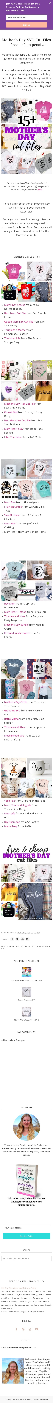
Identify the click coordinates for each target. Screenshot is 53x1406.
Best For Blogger (42, 1399)
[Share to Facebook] (12, 939)
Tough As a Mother (15, 330)
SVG (3, 948)
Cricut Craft (15, 946)
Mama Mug (10, 826)
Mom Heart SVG (13, 428)
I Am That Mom (13, 437)
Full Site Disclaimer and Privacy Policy (18, 1288)
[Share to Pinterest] (22, 939)
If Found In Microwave (17, 633)
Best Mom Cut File (15, 313)
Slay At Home (12, 515)
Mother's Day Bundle (16, 624)
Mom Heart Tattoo (15, 612)
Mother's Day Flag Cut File (19, 403)
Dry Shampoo (12, 822)
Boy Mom (10, 603)
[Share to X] (17, 939)
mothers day (43, 946)
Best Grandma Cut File (17, 420)
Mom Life (9, 813)
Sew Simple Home (19, 1399)
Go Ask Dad (11, 412)
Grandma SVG (12, 710)
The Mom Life (12, 338)
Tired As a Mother (14, 616)
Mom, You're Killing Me (17, 805)
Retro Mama (11, 718)
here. (40, 189)
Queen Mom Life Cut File (18, 321)
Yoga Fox (9, 800)
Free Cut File (29, 946)
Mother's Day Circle (15, 702)
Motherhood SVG (14, 735)
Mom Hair (10, 523)
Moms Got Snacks (15, 304)
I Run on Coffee (13, 506)
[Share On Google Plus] (28, 939)
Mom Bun (9, 502)
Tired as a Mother (14, 727)
